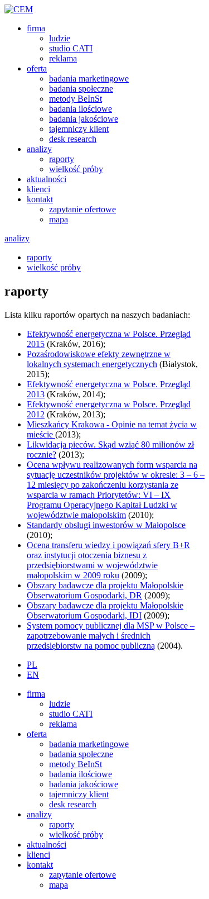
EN (33, 674)
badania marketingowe (89, 78)
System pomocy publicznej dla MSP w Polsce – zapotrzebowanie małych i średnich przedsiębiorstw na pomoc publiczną (111, 635)
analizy (39, 149)
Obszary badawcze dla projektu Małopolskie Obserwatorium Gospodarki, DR (105, 590)
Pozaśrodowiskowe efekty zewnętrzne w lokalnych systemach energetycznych (99, 359)
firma (36, 28)
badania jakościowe (83, 118)
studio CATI (71, 48)
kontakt (40, 199)
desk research (72, 139)
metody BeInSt (75, 98)
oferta (37, 68)
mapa (58, 219)
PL (32, 664)
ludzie (59, 38)
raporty (61, 159)
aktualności (46, 179)
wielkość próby (76, 169)
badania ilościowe (80, 108)
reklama (63, 58)
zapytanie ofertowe (82, 209)
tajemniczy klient (79, 129)
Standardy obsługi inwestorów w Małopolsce (106, 525)
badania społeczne (81, 88)
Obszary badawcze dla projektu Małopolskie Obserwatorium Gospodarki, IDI (105, 610)
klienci (38, 189)
